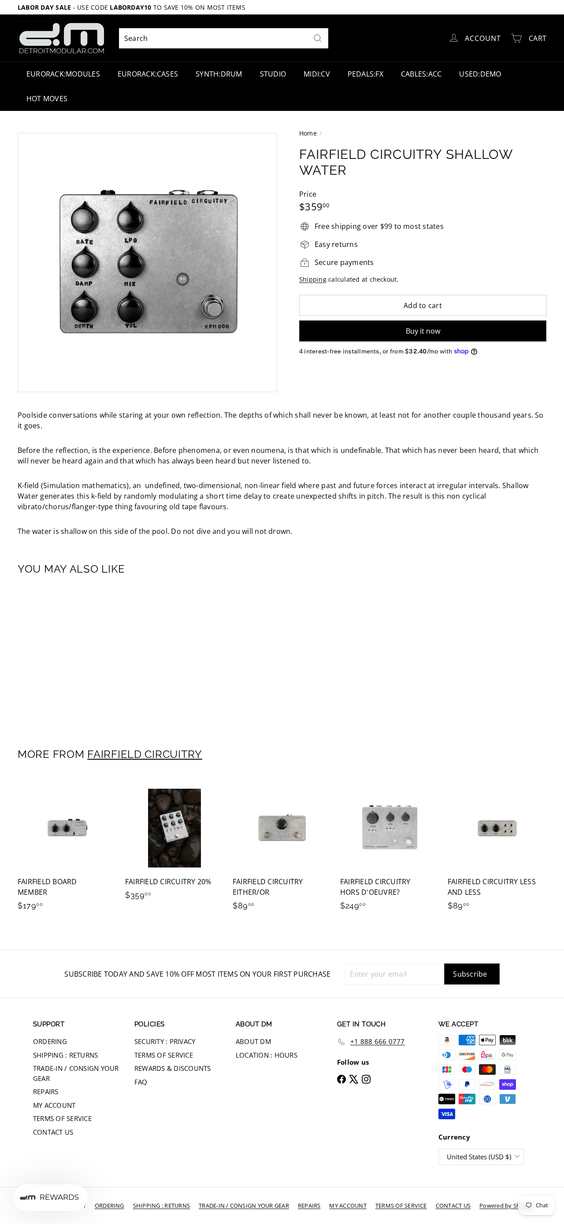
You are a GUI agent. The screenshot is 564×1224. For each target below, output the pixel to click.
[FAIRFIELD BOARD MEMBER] (67, 849)
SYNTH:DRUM (219, 74)
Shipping (313, 279)
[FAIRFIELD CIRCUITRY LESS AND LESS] (497, 849)
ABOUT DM (253, 1041)
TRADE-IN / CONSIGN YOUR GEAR (76, 1073)
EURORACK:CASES (148, 74)
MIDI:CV (317, 74)
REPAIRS (46, 1091)
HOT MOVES (46, 98)
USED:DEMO (480, 74)
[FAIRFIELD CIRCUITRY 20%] (174, 843)
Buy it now (423, 331)
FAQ (141, 1081)
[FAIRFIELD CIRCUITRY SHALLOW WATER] (58, 655)
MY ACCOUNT (54, 1105)
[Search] (317, 38)
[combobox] (223, 38)
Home (308, 133)
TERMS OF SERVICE (62, 1118)
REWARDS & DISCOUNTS (172, 1068)
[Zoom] (147, 262)
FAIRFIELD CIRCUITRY (144, 754)
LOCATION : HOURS (266, 1055)
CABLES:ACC (421, 74)
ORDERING (50, 1041)
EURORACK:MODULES (63, 74)
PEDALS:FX (365, 74)
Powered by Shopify (506, 1205)
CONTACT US (53, 1132)
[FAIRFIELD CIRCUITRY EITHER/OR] (282, 849)
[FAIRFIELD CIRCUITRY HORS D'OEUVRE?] (389, 849)
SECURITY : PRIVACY (164, 1041)
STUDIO (273, 74)
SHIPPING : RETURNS (65, 1055)
